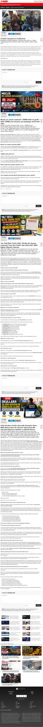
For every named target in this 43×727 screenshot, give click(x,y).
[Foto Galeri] (38, 1)
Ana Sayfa (11, 693)
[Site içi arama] (41, 1)
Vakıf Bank (17, 707)
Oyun (11, 692)
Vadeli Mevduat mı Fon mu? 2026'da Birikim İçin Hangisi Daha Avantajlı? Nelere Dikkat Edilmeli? (31, 716)
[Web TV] (36, 1)
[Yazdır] (17, 34)
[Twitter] (11, 34)
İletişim (32, 692)
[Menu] (34, 1)
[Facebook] (9, 34)
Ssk (2, 702)
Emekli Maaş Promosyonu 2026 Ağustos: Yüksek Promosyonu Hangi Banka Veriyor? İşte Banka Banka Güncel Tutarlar (11, 713)
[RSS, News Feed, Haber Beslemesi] (21, 696)
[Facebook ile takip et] (17, 696)
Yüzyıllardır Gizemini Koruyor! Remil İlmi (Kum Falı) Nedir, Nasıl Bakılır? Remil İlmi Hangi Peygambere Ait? (31, 721)
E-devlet (3, 707)
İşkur (31, 704)
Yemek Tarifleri (11, 691)
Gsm (16, 704)
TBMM (7, 188)
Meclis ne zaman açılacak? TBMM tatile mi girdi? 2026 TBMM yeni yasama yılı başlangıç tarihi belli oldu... (10, 717)
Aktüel (17, 702)
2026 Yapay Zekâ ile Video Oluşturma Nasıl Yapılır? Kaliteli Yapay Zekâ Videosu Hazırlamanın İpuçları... (10, 722)
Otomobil (31, 702)
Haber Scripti (20, 699)
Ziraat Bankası (4, 706)
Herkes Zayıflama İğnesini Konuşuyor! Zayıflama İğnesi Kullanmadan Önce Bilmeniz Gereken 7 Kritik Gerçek (30, 717)
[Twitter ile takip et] (19, 696)
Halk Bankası (18, 706)
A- (41, 40)
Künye (32, 691)
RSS (32, 693)
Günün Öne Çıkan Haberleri (6, 710)
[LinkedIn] (13, 34)
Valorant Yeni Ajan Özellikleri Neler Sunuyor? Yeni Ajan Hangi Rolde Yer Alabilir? (10, 716)
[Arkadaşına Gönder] (15, 34)
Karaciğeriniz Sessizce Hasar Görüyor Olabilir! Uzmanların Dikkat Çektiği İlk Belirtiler (31, 718)
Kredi (2, 703)
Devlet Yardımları (33, 706)
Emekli (31, 707)
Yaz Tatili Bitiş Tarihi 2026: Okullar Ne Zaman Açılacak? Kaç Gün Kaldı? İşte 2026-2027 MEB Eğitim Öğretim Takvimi (10, 721)
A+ (41, 38)
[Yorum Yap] (20, 34)
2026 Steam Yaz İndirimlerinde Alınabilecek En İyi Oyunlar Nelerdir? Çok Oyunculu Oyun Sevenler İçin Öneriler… (31, 714)
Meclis (10, 188)
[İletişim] (40, 1)
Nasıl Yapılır (18, 703)
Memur (3, 704)
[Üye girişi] (24, 696)
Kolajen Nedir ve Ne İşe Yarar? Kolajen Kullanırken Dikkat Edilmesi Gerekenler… (31, 713)
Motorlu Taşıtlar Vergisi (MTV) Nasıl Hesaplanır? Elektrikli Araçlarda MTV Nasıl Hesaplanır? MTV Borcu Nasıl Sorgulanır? (10, 714)
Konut (31, 703)
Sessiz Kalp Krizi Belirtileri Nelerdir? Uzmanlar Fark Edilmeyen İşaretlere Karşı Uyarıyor (9, 718)
